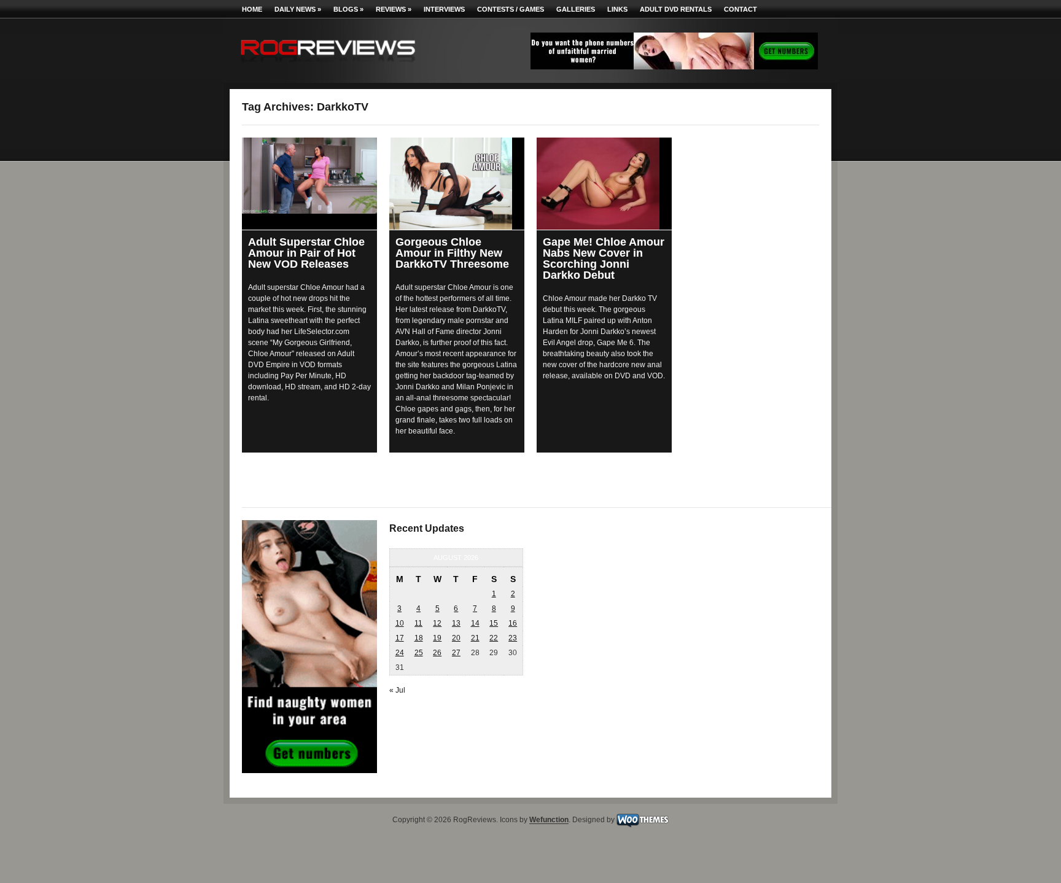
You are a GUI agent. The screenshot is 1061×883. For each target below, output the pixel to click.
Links (617, 9)
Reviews (393, 9)
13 (456, 623)
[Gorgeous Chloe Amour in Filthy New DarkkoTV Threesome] (456, 184)
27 (456, 652)
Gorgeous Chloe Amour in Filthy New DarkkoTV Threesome (452, 253)
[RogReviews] (328, 64)
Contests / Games (510, 9)
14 (475, 623)
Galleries (575, 9)
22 (493, 638)
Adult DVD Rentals (676, 9)
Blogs (348, 9)
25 (418, 652)
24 (399, 652)
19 (437, 638)
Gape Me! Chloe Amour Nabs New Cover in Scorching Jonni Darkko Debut (603, 258)
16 (512, 623)
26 (437, 652)
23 (512, 638)
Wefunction (549, 820)
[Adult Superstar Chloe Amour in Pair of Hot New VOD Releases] (309, 176)
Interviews (444, 9)
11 (418, 623)
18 (418, 638)
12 (437, 623)
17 (399, 638)
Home (252, 9)
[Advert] (674, 67)
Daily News (297, 9)
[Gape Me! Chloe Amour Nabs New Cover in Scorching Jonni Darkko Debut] (604, 184)
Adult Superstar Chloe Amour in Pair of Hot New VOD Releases (306, 253)
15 (493, 623)
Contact (740, 9)
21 (475, 638)
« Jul (397, 690)
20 (456, 638)
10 (399, 623)
